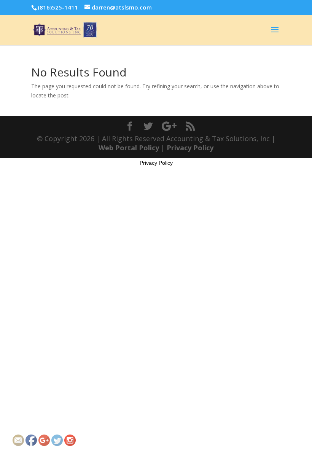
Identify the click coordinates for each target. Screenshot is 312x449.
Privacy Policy (190, 147)
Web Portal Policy (129, 147)
